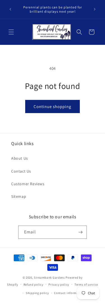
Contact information (69, 293)
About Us (19, 158)
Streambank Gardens (49, 277)
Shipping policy (37, 293)
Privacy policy (58, 284)
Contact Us (21, 171)
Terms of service (86, 284)
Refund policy (33, 284)
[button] (11, 32)
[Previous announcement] (10, 9)
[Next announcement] (94, 9)
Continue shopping (52, 106)
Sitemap (18, 196)
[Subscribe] (80, 232)
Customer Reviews (28, 183)
